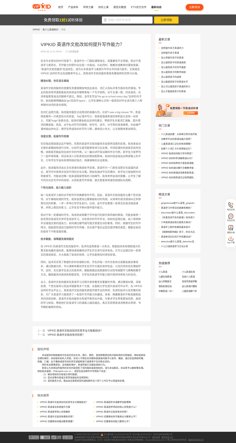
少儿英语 (163, 272)
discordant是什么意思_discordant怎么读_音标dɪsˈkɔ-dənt (179, 212)
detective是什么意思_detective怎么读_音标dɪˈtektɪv (179, 241)
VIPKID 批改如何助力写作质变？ (177, 153)
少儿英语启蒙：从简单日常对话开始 (179, 134)
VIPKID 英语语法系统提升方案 (55, 407)
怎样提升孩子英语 (170, 53)
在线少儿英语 (188, 276)
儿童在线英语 (165, 276)
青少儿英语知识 (50, 29)
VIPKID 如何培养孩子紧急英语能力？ (179, 163)
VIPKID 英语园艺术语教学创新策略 (113, 402)
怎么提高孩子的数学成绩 (173, 72)
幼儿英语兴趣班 (189, 286)
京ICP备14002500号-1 (142, 434)
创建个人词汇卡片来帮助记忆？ (176, 148)
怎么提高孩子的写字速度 (173, 67)
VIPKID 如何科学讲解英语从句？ (177, 158)
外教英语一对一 (166, 291)
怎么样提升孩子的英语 (172, 57)
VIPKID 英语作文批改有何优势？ (66, 334)
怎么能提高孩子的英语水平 (174, 81)
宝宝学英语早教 (189, 281)
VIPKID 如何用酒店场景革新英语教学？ (179, 172)
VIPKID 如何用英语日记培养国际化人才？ (179, 177)
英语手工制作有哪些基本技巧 (175, 227)
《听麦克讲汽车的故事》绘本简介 (178, 217)
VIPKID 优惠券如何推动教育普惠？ (57, 421)
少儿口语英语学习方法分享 (174, 246)
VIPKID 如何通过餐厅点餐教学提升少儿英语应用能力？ (179, 168)
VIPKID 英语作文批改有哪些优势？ (57, 416)
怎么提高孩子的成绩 (171, 77)
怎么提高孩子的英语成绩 (173, 62)
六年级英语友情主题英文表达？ (176, 222)
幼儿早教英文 (165, 281)
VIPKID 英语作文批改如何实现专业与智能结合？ (75, 330)
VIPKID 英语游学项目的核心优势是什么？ (117, 407)
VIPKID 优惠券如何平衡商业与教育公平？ (117, 416)
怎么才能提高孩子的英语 (173, 91)
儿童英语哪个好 (189, 291)
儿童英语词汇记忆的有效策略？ (176, 143)
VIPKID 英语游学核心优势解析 (55, 411)
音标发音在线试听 (166, 286)
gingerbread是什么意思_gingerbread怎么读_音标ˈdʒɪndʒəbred (179, 203)
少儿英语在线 (188, 272)
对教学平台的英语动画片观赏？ (176, 139)
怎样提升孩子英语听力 (172, 48)
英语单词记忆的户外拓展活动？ (176, 236)
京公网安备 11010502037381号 (117, 434)
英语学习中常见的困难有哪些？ (176, 207)
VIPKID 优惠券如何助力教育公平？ (113, 421)
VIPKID (36, 29)
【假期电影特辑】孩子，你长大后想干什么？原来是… (179, 232)
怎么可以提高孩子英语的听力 (175, 86)
